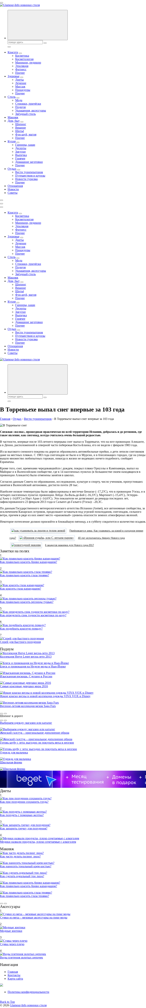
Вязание (20, 127)
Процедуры (22, 90)
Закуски (20, 151)
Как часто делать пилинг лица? (20, 856)
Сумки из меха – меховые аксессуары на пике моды (33, 917)
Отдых (12, 168)
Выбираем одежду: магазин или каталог (26, 722)
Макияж (13, 117)
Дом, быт (14, 120)
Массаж (20, 86)
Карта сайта (15, 978)
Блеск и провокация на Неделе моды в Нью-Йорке (33, 666)
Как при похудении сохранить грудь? (24, 801)
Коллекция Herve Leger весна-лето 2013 (26, 656)
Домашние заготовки (29, 161)
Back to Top (7, 1001)
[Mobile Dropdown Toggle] (20, 53)
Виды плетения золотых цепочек (21, 957)
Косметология (24, 59)
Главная (13, 971)
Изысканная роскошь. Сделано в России (26, 676)
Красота (13, 52)
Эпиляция (21, 66)
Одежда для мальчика (14, 752)
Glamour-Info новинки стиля (28, 1005)
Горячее (20, 158)
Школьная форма (11, 762)
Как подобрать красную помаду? (21, 628)
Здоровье (13, 76)
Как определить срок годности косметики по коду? (33, 615)
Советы (12, 192)
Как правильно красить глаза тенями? (24, 575)
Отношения (15, 185)
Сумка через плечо (12, 944)
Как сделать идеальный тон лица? (22, 876)
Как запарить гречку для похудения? (23, 828)
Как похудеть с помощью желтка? (22, 815)
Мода (18, 100)
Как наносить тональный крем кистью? (25, 866)
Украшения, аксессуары (30, 110)
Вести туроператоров (29, 172)
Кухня (12, 141)
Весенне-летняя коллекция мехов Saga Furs (28, 706)
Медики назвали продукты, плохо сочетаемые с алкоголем (38, 841)
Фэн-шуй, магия (25, 134)
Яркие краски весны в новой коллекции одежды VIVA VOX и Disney (45, 696)
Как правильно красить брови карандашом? (28, 562)
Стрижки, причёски (28, 103)
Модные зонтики (11, 930)
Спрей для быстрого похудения (20, 642)
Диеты (19, 79)
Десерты (20, 148)
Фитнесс (20, 69)
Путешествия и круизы (30, 175)
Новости (13, 189)
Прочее (20, 72)
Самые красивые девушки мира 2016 (24, 686)
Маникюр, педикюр (28, 62)
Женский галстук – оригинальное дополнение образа (34, 732)
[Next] (5, 713)
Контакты (14, 975)
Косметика (22, 55)
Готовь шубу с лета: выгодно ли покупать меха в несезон (37, 742)
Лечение (20, 83)
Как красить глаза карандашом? (20, 588)
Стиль (12, 96)
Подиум (20, 107)
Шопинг (20, 124)
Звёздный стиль (25, 114)
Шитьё (19, 131)
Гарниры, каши (25, 144)
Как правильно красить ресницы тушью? (26, 602)
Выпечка (21, 155)
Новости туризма (26, 179)
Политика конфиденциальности (28, 992)
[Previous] (1, 713)
